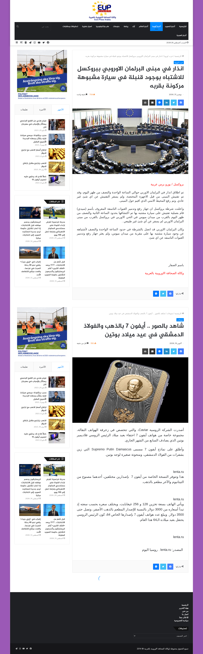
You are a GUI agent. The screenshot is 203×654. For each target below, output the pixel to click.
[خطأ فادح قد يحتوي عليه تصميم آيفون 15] (57, 180)
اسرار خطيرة (87, 26)
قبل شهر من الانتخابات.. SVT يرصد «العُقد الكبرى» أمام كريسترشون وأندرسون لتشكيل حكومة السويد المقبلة (54, 270)
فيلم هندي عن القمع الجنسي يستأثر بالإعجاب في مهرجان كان (33, 124)
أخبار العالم (143, 26)
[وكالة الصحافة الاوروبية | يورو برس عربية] (101, 11)
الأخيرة (42, 109)
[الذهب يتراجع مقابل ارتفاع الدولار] (57, 167)
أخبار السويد (170, 26)
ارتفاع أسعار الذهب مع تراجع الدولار (33, 151)
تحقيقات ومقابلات (70, 26)
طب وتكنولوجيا (102, 26)
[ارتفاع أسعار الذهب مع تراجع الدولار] (57, 154)
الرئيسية (182, 26)
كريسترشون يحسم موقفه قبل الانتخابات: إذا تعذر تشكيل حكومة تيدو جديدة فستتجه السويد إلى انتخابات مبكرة (30, 230)
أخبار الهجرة (181, 35)
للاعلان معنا (183, 617)
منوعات (116, 26)
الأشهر (61, 109)
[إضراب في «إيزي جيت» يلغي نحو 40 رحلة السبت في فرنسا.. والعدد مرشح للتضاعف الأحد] (30, 253)
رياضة (126, 26)
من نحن (185, 611)
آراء (133, 26)
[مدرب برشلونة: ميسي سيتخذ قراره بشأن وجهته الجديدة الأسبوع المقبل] (57, 139)
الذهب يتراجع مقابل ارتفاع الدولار (34, 165)
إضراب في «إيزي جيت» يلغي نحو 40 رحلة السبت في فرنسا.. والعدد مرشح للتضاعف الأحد (30, 268)
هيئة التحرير (183, 608)
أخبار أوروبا (156, 26)
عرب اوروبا (168, 56)
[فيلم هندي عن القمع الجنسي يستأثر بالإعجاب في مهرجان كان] (57, 124)
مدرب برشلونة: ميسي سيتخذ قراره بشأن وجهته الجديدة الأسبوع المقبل (33, 139)
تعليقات (24, 109)
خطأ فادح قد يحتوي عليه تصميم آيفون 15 (35, 178)
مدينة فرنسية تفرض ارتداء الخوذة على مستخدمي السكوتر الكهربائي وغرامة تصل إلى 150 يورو (55, 228)
